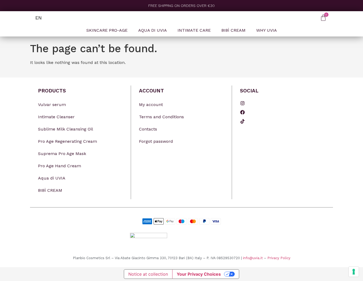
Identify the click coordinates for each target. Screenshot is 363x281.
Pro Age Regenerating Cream (67, 141)
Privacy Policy (278, 258)
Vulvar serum (52, 104)
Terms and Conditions (161, 116)
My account (151, 104)
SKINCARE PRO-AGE (107, 30)
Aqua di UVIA (51, 178)
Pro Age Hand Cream (59, 165)
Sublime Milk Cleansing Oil (65, 129)
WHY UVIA (266, 30)
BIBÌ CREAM (233, 30)
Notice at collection (148, 274)
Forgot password (156, 141)
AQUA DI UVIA (152, 30)
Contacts (148, 129)
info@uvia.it (253, 258)
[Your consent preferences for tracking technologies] (354, 272)
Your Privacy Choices (199, 274)
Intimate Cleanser (56, 116)
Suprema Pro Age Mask (62, 153)
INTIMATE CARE (194, 30)
